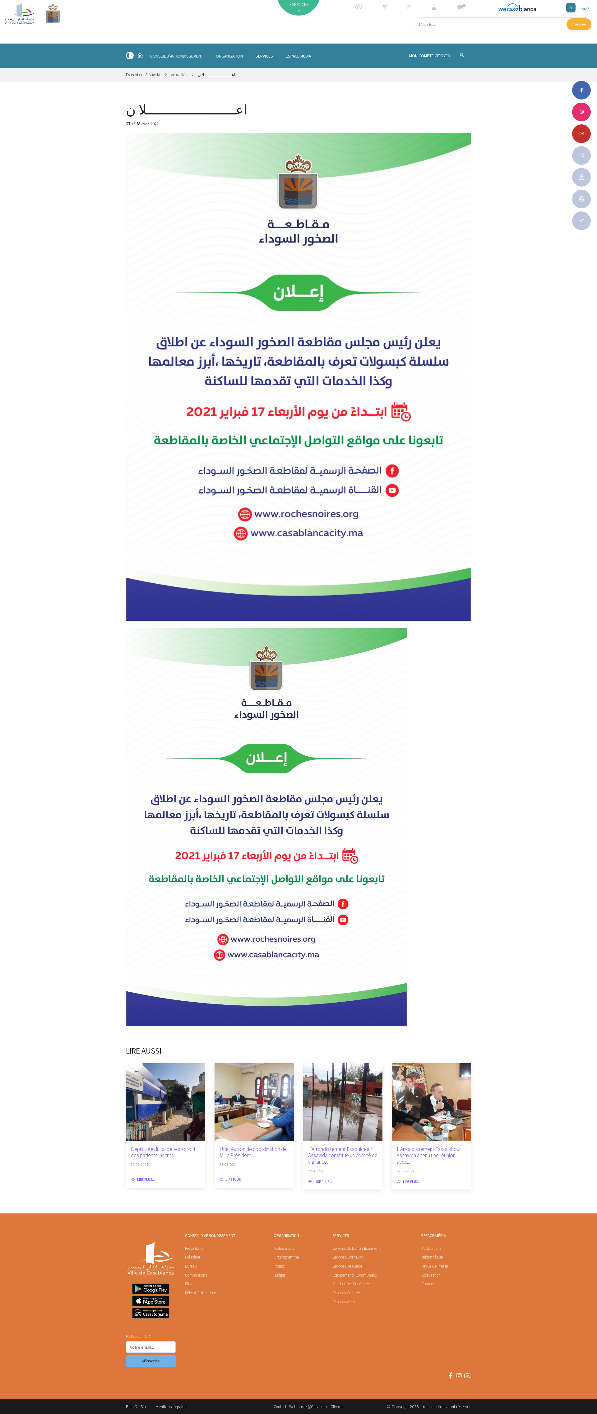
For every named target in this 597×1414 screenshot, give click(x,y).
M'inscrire (151, 1361)
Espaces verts (343, 1302)
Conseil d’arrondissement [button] (176, 56)
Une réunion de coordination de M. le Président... (253, 1152)
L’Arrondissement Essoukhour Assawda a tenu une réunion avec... (429, 1155)
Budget (279, 1275)
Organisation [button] (229, 56)
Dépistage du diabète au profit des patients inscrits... (163, 1152)
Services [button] (264, 56)
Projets (279, 1266)
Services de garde (347, 1266)
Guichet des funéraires (351, 1284)
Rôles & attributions (200, 1293)
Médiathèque (432, 1257)
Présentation (195, 1248)
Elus (188, 1284)
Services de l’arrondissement (356, 1248)
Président (192, 1257)
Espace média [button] (298, 56)
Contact (427, 1284)
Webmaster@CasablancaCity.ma (316, 1406)
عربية (585, 7)
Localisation (431, 1275)
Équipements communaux (355, 1275)
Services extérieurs (348, 1257)
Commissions (196, 1275)
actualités (179, 74)
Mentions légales (170, 1406)
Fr (570, 7)
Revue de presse (434, 1266)
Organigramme (286, 1257)
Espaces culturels (347, 1293)
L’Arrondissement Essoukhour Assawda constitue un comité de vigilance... (342, 1155)
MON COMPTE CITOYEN (430, 55)
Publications (431, 1248)
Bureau (191, 1266)
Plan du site (136, 1406)
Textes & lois (284, 1248)
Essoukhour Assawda (143, 74)
